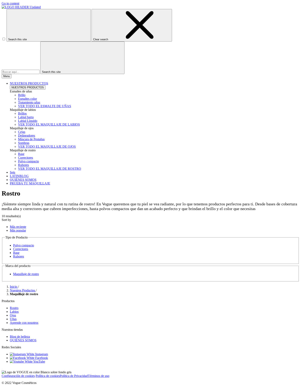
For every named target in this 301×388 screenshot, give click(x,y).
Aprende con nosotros (24, 322)
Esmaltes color (27, 98)
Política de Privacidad (74, 376)
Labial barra (26, 117)
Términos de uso (98, 376)
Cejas (21, 132)
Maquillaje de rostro (26, 274)
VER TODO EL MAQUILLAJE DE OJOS (47, 146)
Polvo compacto (28, 161)
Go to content (10, 3)
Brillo (21, 95)
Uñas (13, 319)
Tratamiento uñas (29, 102)
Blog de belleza (20, 336)
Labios (14, 311)
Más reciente (18, 226)
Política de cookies (48, 376)
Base (21, 154)
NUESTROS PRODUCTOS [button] (29, 83)
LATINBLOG (19, 176)
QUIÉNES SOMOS (23, 179)
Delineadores (26, 135)
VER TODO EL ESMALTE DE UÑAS (44, 106)
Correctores (25, 157)
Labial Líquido (27, 121)
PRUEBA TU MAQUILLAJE (30, 183)
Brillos (22, 113)
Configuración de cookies (18, 376)
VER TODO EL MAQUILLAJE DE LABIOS (49, 124)
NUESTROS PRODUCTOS (27, 87)
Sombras (23, 143)
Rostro (14, 308)
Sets (12, 172)
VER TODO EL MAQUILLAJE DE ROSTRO (49, 168)
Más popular (18, 230)
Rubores (23, 165)
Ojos (13, 315)
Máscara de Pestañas (31, 139)
